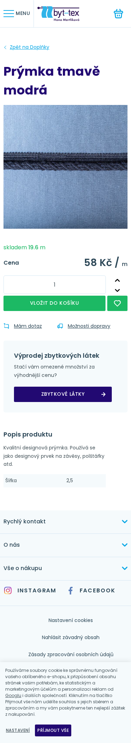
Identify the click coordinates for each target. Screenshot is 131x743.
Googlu (13, 695)
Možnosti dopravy (89, 326)
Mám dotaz (28, 326)
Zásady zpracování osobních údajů (71, 654)
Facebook (98, 590)
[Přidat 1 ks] (117, 280)
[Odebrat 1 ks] (117, 291)
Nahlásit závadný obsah (71, 637)
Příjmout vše (53, 730)
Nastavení (18, 730)
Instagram (36, 590)
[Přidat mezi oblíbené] (117, 303)
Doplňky (29, 47)
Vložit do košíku (54, 303)
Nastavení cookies (71, 620)
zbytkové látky (63, 394)
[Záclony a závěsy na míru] (63, 13)
